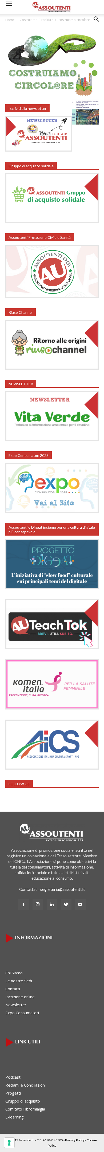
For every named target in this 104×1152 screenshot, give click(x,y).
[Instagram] (38, 904)
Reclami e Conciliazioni (25, 1085)
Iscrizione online (20, 996)
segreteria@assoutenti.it (62, 889)
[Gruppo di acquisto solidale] (52, 221)
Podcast (13, 1077)
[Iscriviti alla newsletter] (38, 150)
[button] (96, 23)
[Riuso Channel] (52, 368)
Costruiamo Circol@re (36, 20)
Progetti (13, 1093)
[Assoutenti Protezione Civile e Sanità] (52, 296)
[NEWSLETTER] (52, 439)
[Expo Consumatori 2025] (52, 511)
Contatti (12, 988)
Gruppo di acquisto (22, 1101)
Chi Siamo (14, 972)
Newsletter (15, 1004)
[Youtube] (80, 904)
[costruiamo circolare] (52, 94)
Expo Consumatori (22, 1012)
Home (10, 20)
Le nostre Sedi (18, 980)
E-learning (14, 1117)
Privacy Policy (75, 1140)
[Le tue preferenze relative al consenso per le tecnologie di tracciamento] (9, 1143)
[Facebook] (23, 904)
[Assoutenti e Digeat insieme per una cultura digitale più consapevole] (52, 587)
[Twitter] (66, 904)
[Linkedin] (52, 904)
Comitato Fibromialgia (25, 1109)
